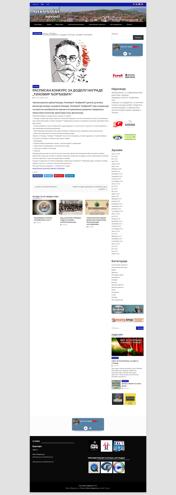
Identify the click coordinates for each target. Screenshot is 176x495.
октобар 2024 (116, 209)
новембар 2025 (117, 176)
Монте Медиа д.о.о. (72, 488)
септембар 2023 (117, 229)
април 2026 (116, 164)
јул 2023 (115, 234)
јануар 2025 (116, 201)
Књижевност (116, 277)
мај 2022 (115, 251)
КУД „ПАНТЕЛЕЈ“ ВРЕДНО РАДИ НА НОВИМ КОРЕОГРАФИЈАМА (70, 220)
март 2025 (115, 196)
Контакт (129, 24)
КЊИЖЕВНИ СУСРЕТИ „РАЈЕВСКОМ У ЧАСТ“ (43, 219)
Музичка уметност (118, 287)
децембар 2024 (117, 204)
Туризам (114, 297)
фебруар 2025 (117, 199)
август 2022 (116, 244)
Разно (114, 290)
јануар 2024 (116, 219)
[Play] (125, 53)
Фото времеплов (116, 24)
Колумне (114, 280)
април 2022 (116, 254)
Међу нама (59, 24)
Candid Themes (105, 488)
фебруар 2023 (117, 236)
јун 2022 (115, 249)
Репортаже (115, 292)
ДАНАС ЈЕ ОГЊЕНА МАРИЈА (46, 187)
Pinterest (59, 176)
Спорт (114, 295)
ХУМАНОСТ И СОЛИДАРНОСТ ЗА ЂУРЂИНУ (127, 103)
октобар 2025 (116, 179)
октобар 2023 (116, 226)
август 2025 (116, 184)
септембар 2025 (117, 181)
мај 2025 (115, 191)
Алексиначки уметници (76, 24)
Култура (36, 86)
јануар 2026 (116, 171)
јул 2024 (115, 216)
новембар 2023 (117, 224)
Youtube (136, 4)
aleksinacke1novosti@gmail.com (43, 461)
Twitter (139, 4)
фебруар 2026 (117, 169)
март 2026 (115, 166)
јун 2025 (115, 189)
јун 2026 (115, 159)
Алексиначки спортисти (97, 24)
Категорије (38, 24)
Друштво (115, 272)
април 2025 (116, 194)
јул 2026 (115, 156)
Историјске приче (117, 275)
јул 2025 (115, 186)
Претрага (115, 34)
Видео (49, 24)
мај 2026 (115, 161)
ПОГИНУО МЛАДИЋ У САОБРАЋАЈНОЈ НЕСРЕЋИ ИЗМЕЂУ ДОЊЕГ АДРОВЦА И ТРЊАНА (126, 110)
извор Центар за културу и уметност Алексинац (49, 168)
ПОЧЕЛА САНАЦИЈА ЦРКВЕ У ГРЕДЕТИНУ (127, 105)
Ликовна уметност (118, 285)
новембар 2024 (117, 206)
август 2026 (116, 154)
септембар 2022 (117, 241)
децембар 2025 (117, 174)
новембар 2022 (117, 239)
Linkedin (70, 176)
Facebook (134, 4)
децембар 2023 (117, 221)
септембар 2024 (117, 211)
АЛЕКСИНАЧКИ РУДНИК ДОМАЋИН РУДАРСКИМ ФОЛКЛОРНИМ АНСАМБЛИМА (96, 221)
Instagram (142, 4)
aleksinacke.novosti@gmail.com (43, 457)
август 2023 (116, 231)
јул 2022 (115, 246)
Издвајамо (117, 335)
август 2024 (116, 214)
